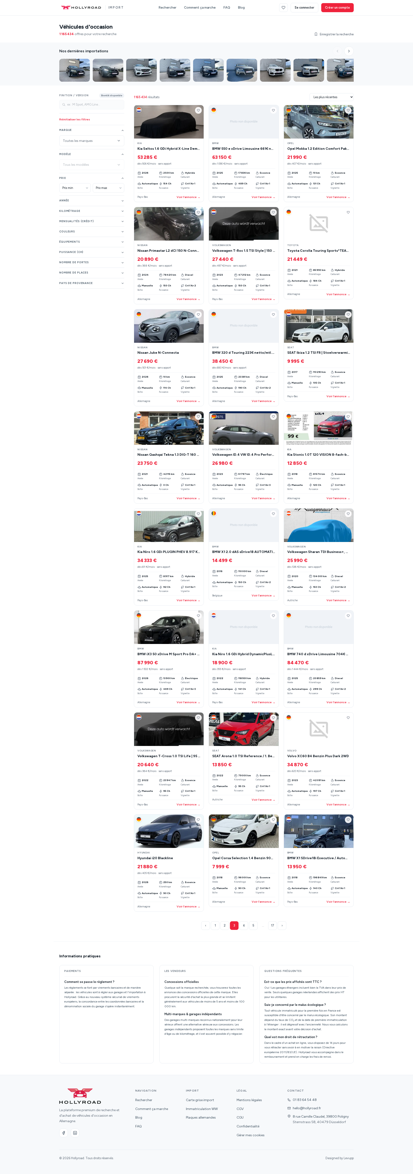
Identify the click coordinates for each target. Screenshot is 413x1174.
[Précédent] (337, 51)
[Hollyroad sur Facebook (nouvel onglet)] (63, 1133)
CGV (240, 1109)
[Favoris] (283, 7)
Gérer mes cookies (251, 1135)
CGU (240, 1117)
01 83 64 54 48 (305, 1100)
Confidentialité (248, 1126)
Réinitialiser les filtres (74, 119)
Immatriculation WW (202, 1109)
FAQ (226, 7)
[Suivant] (349, 51)
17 (272, 925)
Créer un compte (337, 7)
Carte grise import (200, 1100)
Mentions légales (249, 1100)
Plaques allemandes (201, 1117)
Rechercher (167, 7)
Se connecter (304, 7)
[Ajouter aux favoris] (198, 110)
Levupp (349, 1158)
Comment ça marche (200, 7)
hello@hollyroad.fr (307, 1108)
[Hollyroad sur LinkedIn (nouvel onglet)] (75, 1133)
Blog (241, 7)
